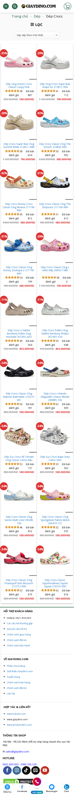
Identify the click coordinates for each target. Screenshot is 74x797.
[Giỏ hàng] (67, 6)
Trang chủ (19, 16)
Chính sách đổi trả (16, 640)
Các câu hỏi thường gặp (20, 623)
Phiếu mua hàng (16, 665)
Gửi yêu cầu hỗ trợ (17, 629)
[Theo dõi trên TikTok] (26, 770)
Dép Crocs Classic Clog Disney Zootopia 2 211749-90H (19, 270)
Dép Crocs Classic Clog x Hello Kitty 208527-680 (55, 269)
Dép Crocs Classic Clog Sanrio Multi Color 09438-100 (19, 520)
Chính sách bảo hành (18, 645)
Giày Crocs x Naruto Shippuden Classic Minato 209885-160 (55, 396)
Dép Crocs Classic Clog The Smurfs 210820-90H (55, 145)
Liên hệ (11, 693)
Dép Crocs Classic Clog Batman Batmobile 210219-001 (19, 396)
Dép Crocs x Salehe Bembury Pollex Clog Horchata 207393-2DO (19, 333)
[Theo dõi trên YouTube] (45, 770)
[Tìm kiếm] (15, 6)
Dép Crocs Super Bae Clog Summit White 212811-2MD (19, 145)
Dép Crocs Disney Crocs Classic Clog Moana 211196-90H (19, 207)
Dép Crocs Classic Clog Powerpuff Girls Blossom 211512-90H (19, 583)
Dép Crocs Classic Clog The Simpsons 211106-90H (55, 205)
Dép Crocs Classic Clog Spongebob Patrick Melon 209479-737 (55, 520)
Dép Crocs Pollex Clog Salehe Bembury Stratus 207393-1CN (55, 333)
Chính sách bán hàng (18, 682)
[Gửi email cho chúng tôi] (35, 770)
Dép (37, 16)
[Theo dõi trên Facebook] (7, 770)
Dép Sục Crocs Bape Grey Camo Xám (55, 458)
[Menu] (6, 6)
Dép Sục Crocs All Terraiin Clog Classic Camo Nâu (19, 458)
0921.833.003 (10, 764)
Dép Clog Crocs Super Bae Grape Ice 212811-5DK (55, 85)
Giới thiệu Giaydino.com (20, 671)
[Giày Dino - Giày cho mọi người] (38, 6)
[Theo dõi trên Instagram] (17, 770)
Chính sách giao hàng (19, 634)
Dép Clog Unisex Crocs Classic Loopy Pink (19, 85)
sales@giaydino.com (17, 751)
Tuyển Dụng (13, 676)
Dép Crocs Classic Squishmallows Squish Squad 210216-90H (55, 583)
